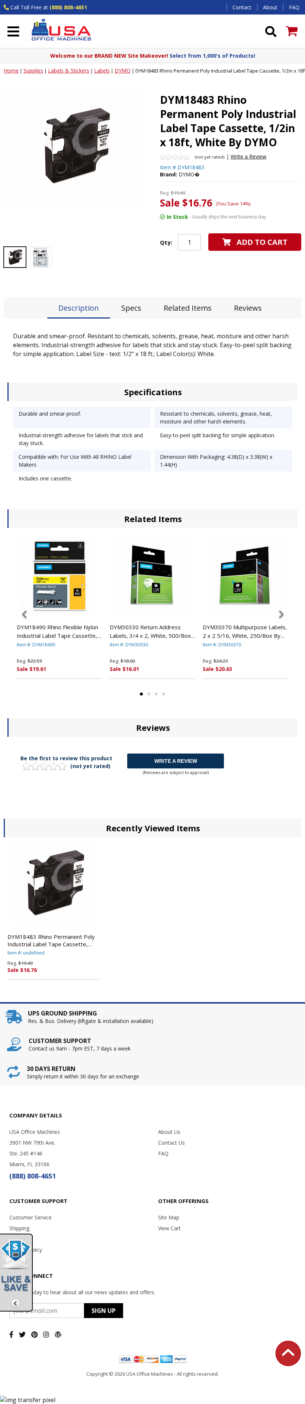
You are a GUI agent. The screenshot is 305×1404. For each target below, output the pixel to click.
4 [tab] (163, 694)
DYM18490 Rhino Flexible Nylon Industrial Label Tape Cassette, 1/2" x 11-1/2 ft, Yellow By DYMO (57, 631)
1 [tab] (141, 694)
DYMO (123, 70)
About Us (169, 1131)
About (270, 7)
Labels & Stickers (68, 70)
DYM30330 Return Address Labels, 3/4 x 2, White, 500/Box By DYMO (150, 631)
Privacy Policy (25, 1249)
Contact (241, 7)
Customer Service (30, 1217)
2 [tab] (148, 694)
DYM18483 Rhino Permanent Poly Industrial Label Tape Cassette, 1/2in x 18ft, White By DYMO (51, 940)
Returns (18, 1239)
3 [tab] (156, 694)
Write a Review (248, 156)
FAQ (294, 7)
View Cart (169, 1228)
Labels (102, 70)
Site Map (168, 1217)
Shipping (19, 1228)
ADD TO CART (262, 242)
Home (11, 70)
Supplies (33, 70)
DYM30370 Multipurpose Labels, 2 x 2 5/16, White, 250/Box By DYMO (245, 631)
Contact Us (171, 1142)
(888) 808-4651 (68, 7)
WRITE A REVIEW (175, 761)
